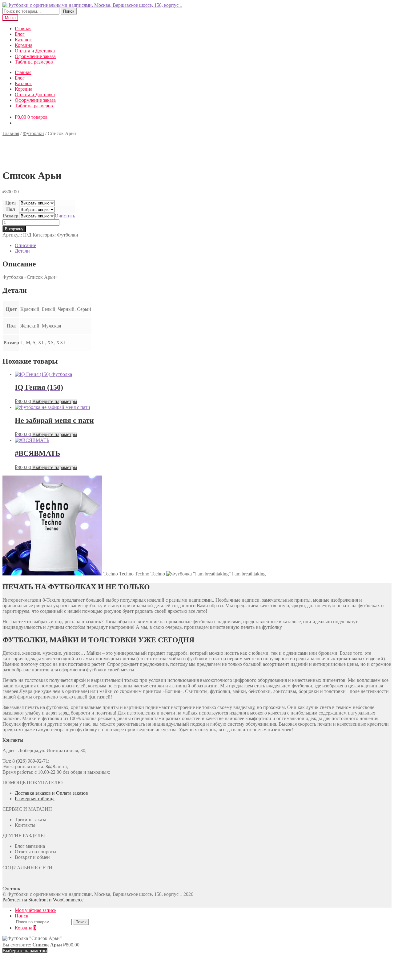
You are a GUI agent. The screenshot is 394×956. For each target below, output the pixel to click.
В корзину (14, 229)
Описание (25, 245)
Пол (10, 209)
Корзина (23, 45)
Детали (22, 250)
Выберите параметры (54, 401)
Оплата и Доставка (35, 50)
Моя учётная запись (35, 910)
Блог (20, 34)
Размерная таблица (34, 798)
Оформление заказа (35, 56)
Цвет (10, 202)
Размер (10, 215)
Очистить (65, 215)
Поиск (68, 11)
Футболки (33, 133)
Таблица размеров (34, 61)
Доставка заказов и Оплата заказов (51, 793)
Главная (23, 28)
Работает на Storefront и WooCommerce (42, 899)
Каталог (23, 39)
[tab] (203, 245)
